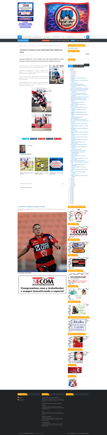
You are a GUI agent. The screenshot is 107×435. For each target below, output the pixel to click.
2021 (71, 191)
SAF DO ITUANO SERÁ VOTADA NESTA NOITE (78, 119)
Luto (43, 411)
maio (72, 180)
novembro (73, 72)
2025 (71, 70)
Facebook (34, 138)
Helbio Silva (21, 397)
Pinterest (58, 138)
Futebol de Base (56, 37)
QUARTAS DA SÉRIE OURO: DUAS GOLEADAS (78, 150)
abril (72, 182)
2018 (71, 195)
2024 (71, 187)
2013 (71, 202)
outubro (72, 74)
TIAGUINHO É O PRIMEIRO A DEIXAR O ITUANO (50, 40)
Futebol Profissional (37, 37)
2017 (71, 196)
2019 (71, 194)
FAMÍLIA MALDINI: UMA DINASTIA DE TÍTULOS (50, 397)
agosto (72, 76)
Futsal (62, 37)
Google (42, 138)
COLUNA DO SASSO (74, 105)
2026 (71, 68)
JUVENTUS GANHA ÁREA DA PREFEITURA (77, 160)
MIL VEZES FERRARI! (46, 422)
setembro (72, 75)
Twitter (26, 138)
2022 (71, 190)
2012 (71, 203)
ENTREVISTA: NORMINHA (46, 416)
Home (20, 37)
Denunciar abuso (73, 48)
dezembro (73, 71)
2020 (71, 192)
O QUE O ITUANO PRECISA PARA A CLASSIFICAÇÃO (79, 88)
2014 (71, 200)
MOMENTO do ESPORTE (29, 433)
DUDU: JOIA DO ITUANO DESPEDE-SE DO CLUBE (79, 89)
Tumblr (50, 138)
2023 (71, 188)
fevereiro (72, 184)
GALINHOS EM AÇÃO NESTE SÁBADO (77, 84)
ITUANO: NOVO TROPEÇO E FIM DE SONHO (75, 40)
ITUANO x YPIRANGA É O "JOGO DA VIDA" (77, 104)
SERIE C (63, 40)
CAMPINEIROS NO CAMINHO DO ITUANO (77, 98)
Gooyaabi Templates (85, 433)
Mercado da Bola (36, 40)
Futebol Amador (47, 37)
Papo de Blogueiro (27, 37)
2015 (71, 199)
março (72, 183)
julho (72, 178)
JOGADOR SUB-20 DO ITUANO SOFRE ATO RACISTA (41, 173)
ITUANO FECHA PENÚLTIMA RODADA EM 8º (78, 93)
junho (72, 179)
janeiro (72, 186)
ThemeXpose (73, 433)
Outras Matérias (69, 37)
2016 (71, 198)
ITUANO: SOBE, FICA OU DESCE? (76, 149)
